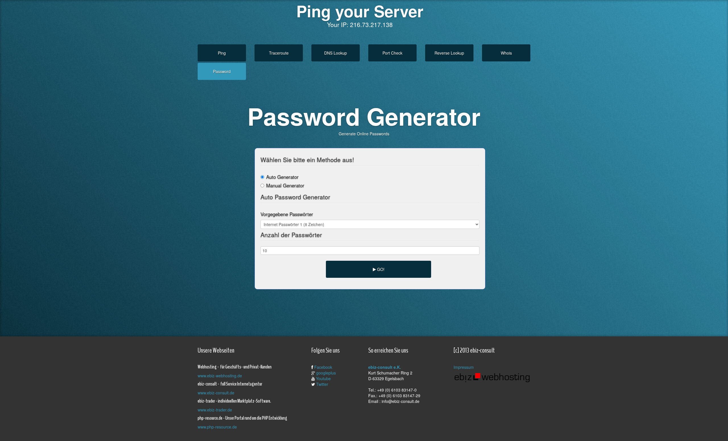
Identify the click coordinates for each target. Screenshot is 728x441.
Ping (222, 53)
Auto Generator (282, 177)
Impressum (464, 367)
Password (222, 71)
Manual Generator (285, 185)
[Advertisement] (359, 308)
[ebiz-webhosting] (492, 377)
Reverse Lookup (449, 53)
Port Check (392, 53)
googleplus (326, 373)
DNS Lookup (335, 53)
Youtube (323, 378)
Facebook (323, 367)
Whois (506, 53)
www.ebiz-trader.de (215, 410)
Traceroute (279, 53)
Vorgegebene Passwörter (286, 214)
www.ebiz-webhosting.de (220, 375)
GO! (380, 269)
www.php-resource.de (217, 427)
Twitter (322, 384)
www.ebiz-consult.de (216, 393)
